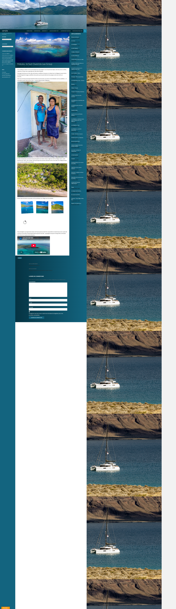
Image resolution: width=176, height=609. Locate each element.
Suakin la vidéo (74, 110)
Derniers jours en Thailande (77, 137)
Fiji (17, 61)
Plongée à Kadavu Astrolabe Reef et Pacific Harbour (41, 269)
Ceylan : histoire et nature (77, 133)
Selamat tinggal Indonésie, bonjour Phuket (77, 145)
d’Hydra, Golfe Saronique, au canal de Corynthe (77, 64)
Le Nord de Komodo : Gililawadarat (75, 183)
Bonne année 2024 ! (75, 141)
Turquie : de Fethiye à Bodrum (77, 91)
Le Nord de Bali (74, 155)
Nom (30, 298)
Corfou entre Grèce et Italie (77, 59)
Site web (31, 307)
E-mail (31, 302)
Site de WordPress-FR (6, 77)
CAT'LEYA (5, 31)
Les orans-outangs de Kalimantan (76, 150)
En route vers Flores (75, 194)
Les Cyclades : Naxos (75, 73)
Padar (72, 187)
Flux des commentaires (6, 75)
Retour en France (75, 37)
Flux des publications (6, 73)
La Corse (73, 40)
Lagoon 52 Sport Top (54, 30)
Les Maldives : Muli (75, 125)
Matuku (23, 61)
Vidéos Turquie (74, 88)
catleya (27, 66)
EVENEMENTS (44, 30)
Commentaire (32, 281)
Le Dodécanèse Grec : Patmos (77, 80)
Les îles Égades (74, 48)
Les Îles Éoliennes (75, 55)
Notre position (37, 30)
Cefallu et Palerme (75, 52)
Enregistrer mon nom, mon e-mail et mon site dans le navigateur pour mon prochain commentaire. (46, 314)
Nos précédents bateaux (66, 30)
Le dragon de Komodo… (76, 191)
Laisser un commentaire (35, 66)
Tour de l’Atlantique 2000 (77, 30)
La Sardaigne (74, 44)
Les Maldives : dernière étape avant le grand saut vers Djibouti (77, 120)
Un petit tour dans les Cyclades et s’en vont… (76, 69)
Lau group (20, 61)
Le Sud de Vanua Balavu (34, 264)
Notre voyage (29, 30)
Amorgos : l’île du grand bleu (77, 76)
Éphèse (73, 84)
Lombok (73, 158)
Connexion (4, 72)
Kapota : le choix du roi (76, 203)
